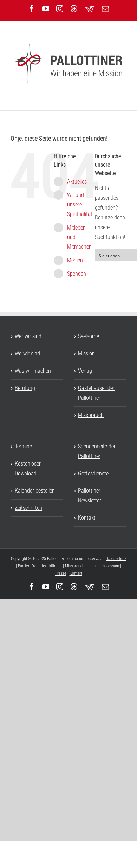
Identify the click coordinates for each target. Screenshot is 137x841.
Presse (60, 573)
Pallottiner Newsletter (89, 495)
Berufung (25, 388)
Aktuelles (77, 181)
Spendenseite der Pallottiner (97, 451)
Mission (86, 353)
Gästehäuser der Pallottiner (96, 393)
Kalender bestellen (35, 490)
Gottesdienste (93, 473)
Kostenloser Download (28, 468)
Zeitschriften (28, 508)
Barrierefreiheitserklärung (40, 566)
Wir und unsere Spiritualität (79, 204)
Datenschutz (116, 558)
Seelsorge (88, 336)
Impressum (109, 566)
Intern (92, 566)
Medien (75, 260)
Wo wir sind (27, 353)
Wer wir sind (28, 336)
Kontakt (87, 517)
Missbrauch (91, 415)
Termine (23, 446)
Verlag (85, 370)
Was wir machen (33, 370)
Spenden (76, 273)
